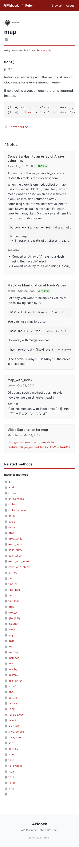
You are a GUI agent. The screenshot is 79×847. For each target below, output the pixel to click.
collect (27, 112)
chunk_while (16, 498)
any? (11, 487)
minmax (13, 674)
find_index (14, 589)
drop (11, 532)
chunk (12, 493)
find (10, 578)
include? (13, 623)
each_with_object (19, 567)
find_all (12, 584)
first (11, 595)
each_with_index (18, 561)
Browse (57, 5)
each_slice (14, 555)
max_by (13, 652)
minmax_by (15, 680)
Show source (18, 127)
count (12, 515)
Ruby (29, 5)
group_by (14, 618)
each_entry (15, 549)
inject (11, 629)
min (10, 663)
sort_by (13, 748)
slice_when (15, 737)
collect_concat (17, 510)
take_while (15, 765)
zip (10, 794)
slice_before (16, 731)
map (23, 107)
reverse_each (16, 714)
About (70, 5)
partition (13, 697)
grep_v (12, 612)
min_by (12, 669)
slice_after (14, 726)
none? (12, 686)
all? (10, 481)
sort (11, 743)
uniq (11, 788)
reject (12, 708)
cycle (11, 521)
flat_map (14, 601)
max (11, 646)
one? (11, 691)
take (11, 760)
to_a (11, 771)
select (12, 720)
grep (11, 606)
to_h (11, 777)
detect (12, 527)
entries (12, 572)
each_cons (15, 544)
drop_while (15, 538)
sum (11, 754)
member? (14, 658)
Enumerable (44, 50)
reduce (12, 703)
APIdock (11, 5)
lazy (10, 635)
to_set (12, 782)
